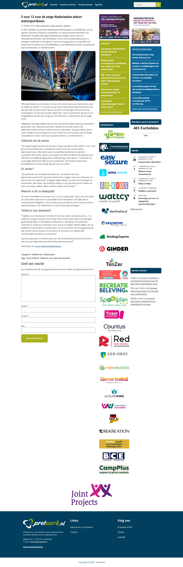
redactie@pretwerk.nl (38, 542)
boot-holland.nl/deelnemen (48, 246)
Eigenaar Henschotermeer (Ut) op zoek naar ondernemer (144, 291)
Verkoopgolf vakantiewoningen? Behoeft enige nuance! (113, 104)
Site (23, 326)
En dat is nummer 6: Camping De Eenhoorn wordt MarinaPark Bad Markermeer (144, 281)
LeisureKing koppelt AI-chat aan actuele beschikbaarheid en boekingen (145, 89)
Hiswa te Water (144, 183)
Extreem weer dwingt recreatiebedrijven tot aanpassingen (110, 92)
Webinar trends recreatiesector (144, 172)
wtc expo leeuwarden (60, 258)
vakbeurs (44, 258)
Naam (24, 306)
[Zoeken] (158, 4)
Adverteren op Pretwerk (81, 527)
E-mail (25, 316)
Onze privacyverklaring (33, 547)
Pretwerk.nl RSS (125, 527)
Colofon (74, 532)
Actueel (53, 4)
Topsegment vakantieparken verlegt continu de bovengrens (113, 52)
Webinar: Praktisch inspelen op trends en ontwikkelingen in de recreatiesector (145, 66)
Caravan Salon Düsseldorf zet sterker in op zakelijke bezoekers (145, 78)
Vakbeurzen (37, 254)
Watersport (49, 254)
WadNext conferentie (147, 191)
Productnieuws (85, 4)
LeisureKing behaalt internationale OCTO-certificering (141, 101)
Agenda (98, 4)
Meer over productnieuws (144, 109)
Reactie (25, 274)
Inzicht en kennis (68, 4)
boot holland (33, 258)
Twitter (121, 532)
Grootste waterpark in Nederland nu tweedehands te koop (143, 301)
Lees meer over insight (111, 112)
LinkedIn (121, 537)
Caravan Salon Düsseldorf (149, 162)
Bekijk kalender (136, 209)
